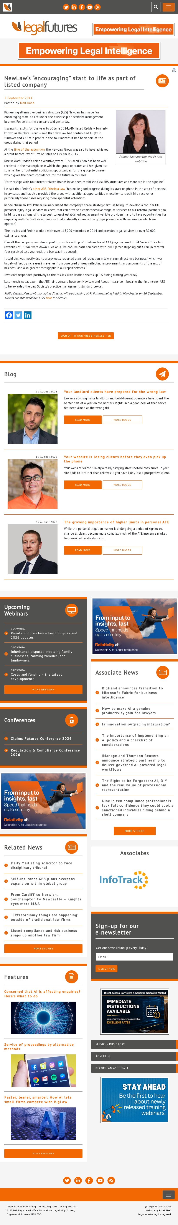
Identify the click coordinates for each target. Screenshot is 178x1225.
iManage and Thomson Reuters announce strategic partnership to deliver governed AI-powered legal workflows (134, 762)
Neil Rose (27, 103)
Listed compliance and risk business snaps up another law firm (44, 932)
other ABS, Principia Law (49, 189)
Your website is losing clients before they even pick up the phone (115, 459)
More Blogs (122, 419)
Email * (103, 957)
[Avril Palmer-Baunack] (140, 131)
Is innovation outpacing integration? (136, 724)
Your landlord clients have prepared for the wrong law (115, 391)
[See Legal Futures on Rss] (97, 7)
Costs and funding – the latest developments (36, 676)
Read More (83, 419)
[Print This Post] (174, 70)
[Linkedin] (27, 315)
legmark (166, 1214)
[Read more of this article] (43, 1018)
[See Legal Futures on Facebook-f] (82, 7)
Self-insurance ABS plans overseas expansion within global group (43, 881)
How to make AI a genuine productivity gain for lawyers (129, 710)
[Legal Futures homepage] (44, 27)
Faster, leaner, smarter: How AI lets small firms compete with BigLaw (38, 1099)
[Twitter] (18, 315)
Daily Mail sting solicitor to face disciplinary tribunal (42, 865)
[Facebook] (9, 315)
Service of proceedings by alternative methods (39, 1046)
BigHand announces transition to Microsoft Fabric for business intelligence (132, 692)
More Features (43, 1153)
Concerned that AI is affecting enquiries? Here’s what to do (42, 993)
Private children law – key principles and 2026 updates (44, 635)
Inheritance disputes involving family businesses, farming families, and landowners (41, 655)
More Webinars (43, 689)
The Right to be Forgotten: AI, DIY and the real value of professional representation (134, 785)
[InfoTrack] (134, 880)
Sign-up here (106, 968)
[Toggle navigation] (169, 7)
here (49, 298)
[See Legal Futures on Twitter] (66, 7)
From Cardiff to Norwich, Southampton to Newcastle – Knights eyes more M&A (46, 899)
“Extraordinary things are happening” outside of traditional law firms (45, 917)
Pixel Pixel (165, 1210)
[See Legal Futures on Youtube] (89, 7)
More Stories (43, 948)
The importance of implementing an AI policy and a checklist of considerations (135, 740)
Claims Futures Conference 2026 (41, 738)
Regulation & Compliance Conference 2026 (45, 752)
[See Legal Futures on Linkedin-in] (74, 7)
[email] (135, 956)
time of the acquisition (29, 149)
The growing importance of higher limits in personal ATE (117, 522)
